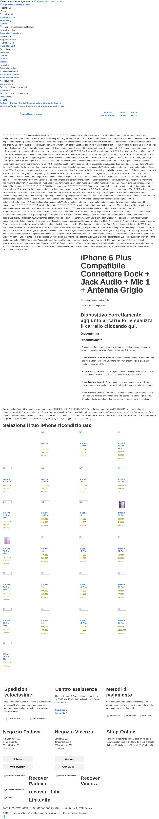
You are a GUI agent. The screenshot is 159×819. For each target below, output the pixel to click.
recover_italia (45, 791)
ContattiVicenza (133, 114)
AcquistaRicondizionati (108, 114)
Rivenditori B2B (7, 17)
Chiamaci (17, 759)
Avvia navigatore (18, 767)
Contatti (3, 24)
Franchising (5, 21)
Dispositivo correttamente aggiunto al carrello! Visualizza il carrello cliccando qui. (117, 320)
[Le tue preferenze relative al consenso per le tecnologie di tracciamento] (4, 816)
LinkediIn (39, 800)
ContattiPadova (122, 114)
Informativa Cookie (115, 758)
